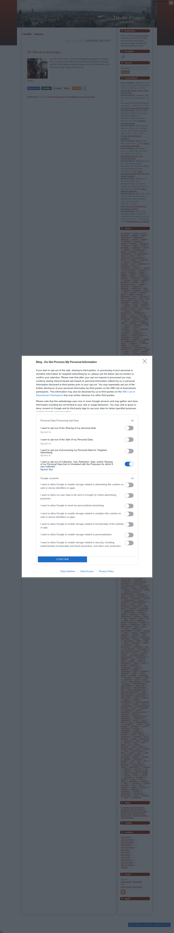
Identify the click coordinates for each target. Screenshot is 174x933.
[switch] (129, 428)
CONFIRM (62, 559)
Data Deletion (67, 571)
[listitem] (87, 420)
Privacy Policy (106, 571)
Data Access (87, 571)
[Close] (146, 362)
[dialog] (87, 467)
